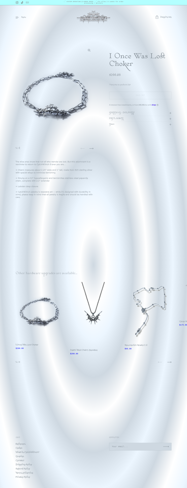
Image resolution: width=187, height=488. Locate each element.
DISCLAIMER (116, 118)
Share (111, 124)
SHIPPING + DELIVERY (122, 113)
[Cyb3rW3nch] (93, 17)
